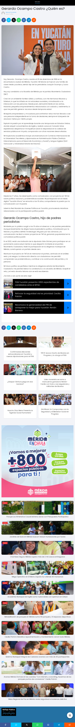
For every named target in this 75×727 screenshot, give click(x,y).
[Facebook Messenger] (8, 20)
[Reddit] (34, 20)
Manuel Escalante (11, 12)
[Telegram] (29, 20)
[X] (14, 20)
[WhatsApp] (19, 20)
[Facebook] (3, 20)
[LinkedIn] (24, 20)
